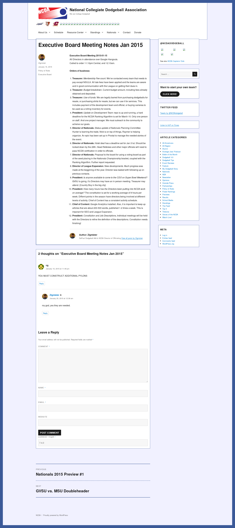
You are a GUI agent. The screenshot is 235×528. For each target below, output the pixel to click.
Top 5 (164, 208)
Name (42, 387)
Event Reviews (168, 163)
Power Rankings (168, 191)
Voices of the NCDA (170, 214)
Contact (126, 32)
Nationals (111, 32)
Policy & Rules (44, 70)
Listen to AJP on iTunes (169, 125)
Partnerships (167, 186)
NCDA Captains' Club (176, 61)
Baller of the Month (169, 154)
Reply (41, 283)
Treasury (165, 211)
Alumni (165, 148)
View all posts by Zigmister (132, 238)
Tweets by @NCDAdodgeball (171, 113)
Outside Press (168, 183)
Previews (166, 194)
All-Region (166, 146)
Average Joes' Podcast (171, 151)
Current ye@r (47, 437)
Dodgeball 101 (168, 157)
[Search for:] (176, 74)
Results (165, 197)
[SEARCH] (194, 74)
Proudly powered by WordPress (55, 515)
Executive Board (44, 74)
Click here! (170, 94)
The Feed (166, 206)
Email (42, 402)
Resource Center (75, 32)
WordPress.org (168, 243)
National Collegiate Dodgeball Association (108, 9)
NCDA (38, 515)
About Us (42, 32)
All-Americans (167, 143)
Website (42, 416)
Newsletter (166, 177)
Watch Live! (167, 217)
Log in (164, 235)
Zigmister (42, 63)
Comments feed (168, 241)
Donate (137, 32)
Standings (95, 32)
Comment (44, 346)
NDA (164, 174)
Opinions (165, 180)
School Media (167, 200)
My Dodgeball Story (170, 168)
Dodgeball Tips (168, 160)
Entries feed (167, 238)
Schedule (58, 32)
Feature (165, 166)
